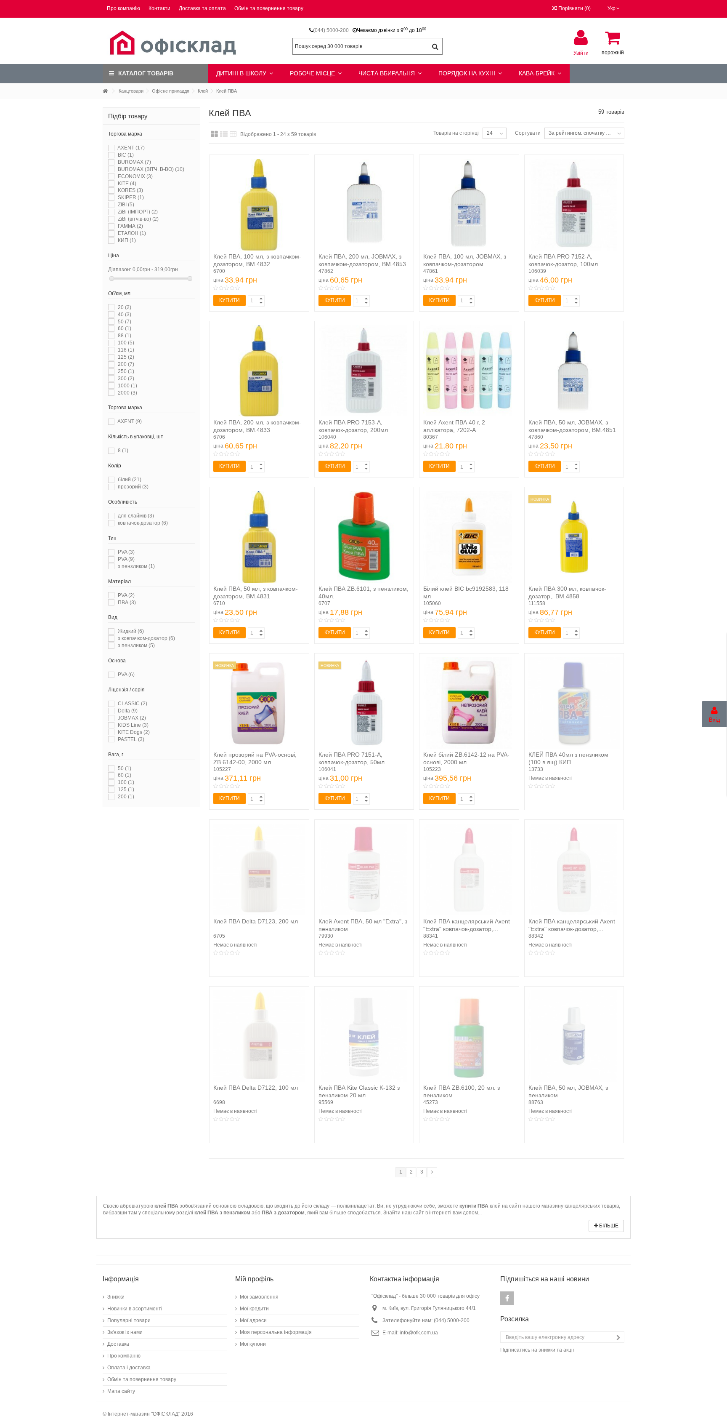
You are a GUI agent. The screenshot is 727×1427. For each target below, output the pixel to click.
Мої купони (253, 1344)
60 (124, 328)
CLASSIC (132, 704)
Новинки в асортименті (134, 1309)
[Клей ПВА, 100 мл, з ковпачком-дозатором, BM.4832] (259, 205)
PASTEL (131, 739)
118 (126, 350)
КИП (127, 240)
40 (124, 314)
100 (126, 343)
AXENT (131, 148)
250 (126, 371)
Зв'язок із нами (125, 1332)
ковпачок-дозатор (143, 523)
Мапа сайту (121, 1391)
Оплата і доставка (129, 1368)
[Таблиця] (233, 134)
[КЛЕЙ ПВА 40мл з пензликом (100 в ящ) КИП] (574, 703)
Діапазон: (119, 269)
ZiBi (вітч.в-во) (138, 219)
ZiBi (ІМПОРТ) (138, 212)
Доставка (118, 1344)
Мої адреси (253, 1320)
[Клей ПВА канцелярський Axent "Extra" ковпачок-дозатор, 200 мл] (574, 869)
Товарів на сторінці (456, 133)
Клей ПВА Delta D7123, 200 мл (255, 921)
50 (124, 322)
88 (124, 336)
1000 (127, 386)
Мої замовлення (259, 1297)
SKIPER (131, 197)
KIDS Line (133, 725)
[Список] (224, 134)
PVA (126, 552)
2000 (127, 393)
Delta (128, 711)
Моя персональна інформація (276, 1332)
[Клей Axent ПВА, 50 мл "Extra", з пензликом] (364, 869)
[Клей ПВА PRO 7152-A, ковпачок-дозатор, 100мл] (574, 205)
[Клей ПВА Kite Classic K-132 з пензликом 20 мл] (364, 1036)
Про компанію (123, 8)
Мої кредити (254, 1309)
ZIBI (126, 205)
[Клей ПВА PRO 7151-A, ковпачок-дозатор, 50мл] (364, 703)
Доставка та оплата (202, 8)
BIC (126, 155)
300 (126, 378)
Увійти (581, 53)
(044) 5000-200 (331, 30)
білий (129, 480)
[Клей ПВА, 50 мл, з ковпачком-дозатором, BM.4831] (259, 537)
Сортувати (528, 133)
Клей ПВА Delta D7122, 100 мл (255, 1087)
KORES (130, 190)
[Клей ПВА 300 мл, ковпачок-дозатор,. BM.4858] (574, 537)
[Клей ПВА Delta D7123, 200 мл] (259, 869)
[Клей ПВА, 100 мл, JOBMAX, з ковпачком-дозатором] (469, 205)
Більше (608, 1226)
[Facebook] (507, 1298)
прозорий (133, 487)
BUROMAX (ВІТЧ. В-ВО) (151, 169)
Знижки (116, 1297)
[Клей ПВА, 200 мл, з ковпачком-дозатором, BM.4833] (259, 371)
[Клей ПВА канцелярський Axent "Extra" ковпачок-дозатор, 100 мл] (469, 869)
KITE (127, 184)
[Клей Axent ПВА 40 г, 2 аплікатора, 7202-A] (469, 371)
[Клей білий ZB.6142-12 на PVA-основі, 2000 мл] (469, 703)
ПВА (127, 602)
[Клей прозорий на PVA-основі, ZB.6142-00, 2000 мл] (259, 703)
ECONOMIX (135, 176)
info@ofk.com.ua (419, 1333)
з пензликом (136, 566)
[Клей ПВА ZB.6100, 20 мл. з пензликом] (469, 1036)
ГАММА (130, 226)
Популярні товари (129, 1320)
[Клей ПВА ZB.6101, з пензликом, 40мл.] (364, 537)
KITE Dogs (134, 732)
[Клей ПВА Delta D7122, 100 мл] (259, 1036)
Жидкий (131, 631)
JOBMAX (132, 718)
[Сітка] (214, 134)
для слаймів (136, 516)
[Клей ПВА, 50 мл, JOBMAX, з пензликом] (574, 1036)
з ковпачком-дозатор (146, 638)
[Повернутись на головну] (105, 91)
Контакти (159, 8)
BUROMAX (134, 162)
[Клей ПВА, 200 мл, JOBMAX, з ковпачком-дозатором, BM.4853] (364, 205)
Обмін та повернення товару (268, 8)
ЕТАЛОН (132, 233)
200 (126, 364)
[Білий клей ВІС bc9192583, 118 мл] (469, 537)
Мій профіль (254, 1279)
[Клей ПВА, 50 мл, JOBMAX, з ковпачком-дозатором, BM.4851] (574, 371)
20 (124, 307)
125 (126, 357)
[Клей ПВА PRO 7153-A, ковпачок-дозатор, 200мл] (364, 371)
